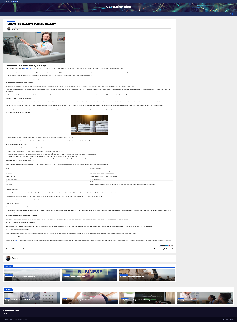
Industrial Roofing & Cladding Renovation (20, 277)
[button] (230, 14)
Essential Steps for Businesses (74, 277)
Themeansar (24, 319)
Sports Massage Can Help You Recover (77, 300)
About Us (12, 14)
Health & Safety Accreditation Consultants (18, 249)
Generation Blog (118, 7)
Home (5, 14)
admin (14, 27)
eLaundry (16, 240)
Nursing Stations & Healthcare (189, 300)
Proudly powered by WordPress (9, 319)
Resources (21, 14)
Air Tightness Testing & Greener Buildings (136, 300)
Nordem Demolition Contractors (132, 277)
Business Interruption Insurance (163, 249)
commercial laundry (27, 68)
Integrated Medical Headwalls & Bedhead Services (23, 300)
